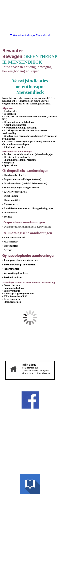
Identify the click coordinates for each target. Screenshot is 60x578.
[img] (30, 15)
